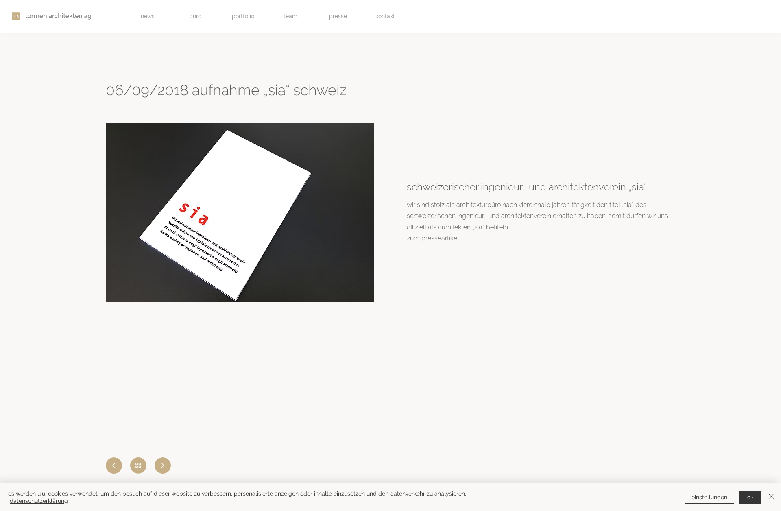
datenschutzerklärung (39, 501)
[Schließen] (771, 497)
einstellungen (709, 497)
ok (750, 497)
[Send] (114, 465)
